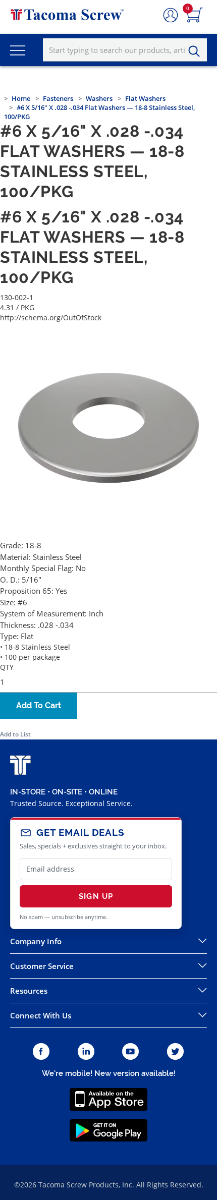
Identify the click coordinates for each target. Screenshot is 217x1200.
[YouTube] (130, 1052)
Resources (28, 991)
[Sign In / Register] (170, 16)
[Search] (197, 51)
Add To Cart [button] (38, 705)
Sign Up (96, 896)
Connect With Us (40, 1015)
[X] (175, 1052)
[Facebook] (41, 1052)
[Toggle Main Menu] (17, 50)
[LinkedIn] (86, 1052)
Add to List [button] (15, 734)
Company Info (36, 941)
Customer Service (42, 966)
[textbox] (125, 50)
